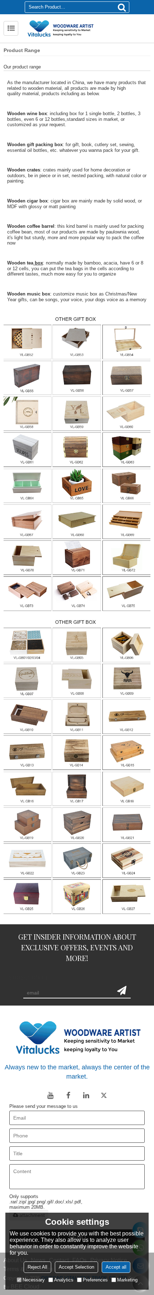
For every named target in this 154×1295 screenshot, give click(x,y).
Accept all (116, 1267)
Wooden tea (20, 263)
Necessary (34, 1280)
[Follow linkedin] (86, 1095)
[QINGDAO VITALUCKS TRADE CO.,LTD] (86, 28)
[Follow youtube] (50, 1095)
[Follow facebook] (68, 1095)
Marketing (127, 1280)
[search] (122, 7)
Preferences (95, 1280)
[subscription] (122, 990)
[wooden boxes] (77, 462)
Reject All (37, 1267)
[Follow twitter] (104, 1095)
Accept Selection (76, 1267)
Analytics (63, 1280)
